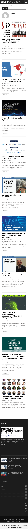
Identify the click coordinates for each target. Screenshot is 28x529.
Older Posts (6, 418)
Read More (19, 527)
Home (5, 519)
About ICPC (12, 519)
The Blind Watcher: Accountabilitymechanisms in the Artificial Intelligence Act (12, 315)
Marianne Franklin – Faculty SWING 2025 (12, 196)
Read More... (5, 56)
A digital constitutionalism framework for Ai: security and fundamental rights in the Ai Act (13, 357)
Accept (13, 527)
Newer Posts (22, 418)
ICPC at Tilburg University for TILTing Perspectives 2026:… (15, 473)
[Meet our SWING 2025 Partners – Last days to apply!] (14, 146)
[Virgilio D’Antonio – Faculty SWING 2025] (14, 264)
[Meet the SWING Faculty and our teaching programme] (14, 387)
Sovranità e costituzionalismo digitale (13, 119)
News (2, 486)
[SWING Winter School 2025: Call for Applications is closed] (14, 69)
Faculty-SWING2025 (5, 495)
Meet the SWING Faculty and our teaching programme (12, 397)
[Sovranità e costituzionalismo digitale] (14, 108)
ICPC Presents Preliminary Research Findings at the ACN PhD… (17, 459)
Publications (3, 489)
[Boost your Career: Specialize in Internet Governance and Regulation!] (14, 223)
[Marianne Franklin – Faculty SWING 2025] (14, 185)
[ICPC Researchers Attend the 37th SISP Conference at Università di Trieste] (14, 29)
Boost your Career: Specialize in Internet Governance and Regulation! (13, 235)
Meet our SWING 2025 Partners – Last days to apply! (14, 157)
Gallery (2, 498)
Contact (18, 521)
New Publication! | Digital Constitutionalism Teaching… (16, 466)
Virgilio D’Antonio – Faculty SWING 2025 (12, 275)
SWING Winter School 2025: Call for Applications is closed (13, 80)
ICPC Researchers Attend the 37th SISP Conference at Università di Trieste (12, 41)
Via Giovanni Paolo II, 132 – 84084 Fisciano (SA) (11, 448)
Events (2, 492)
